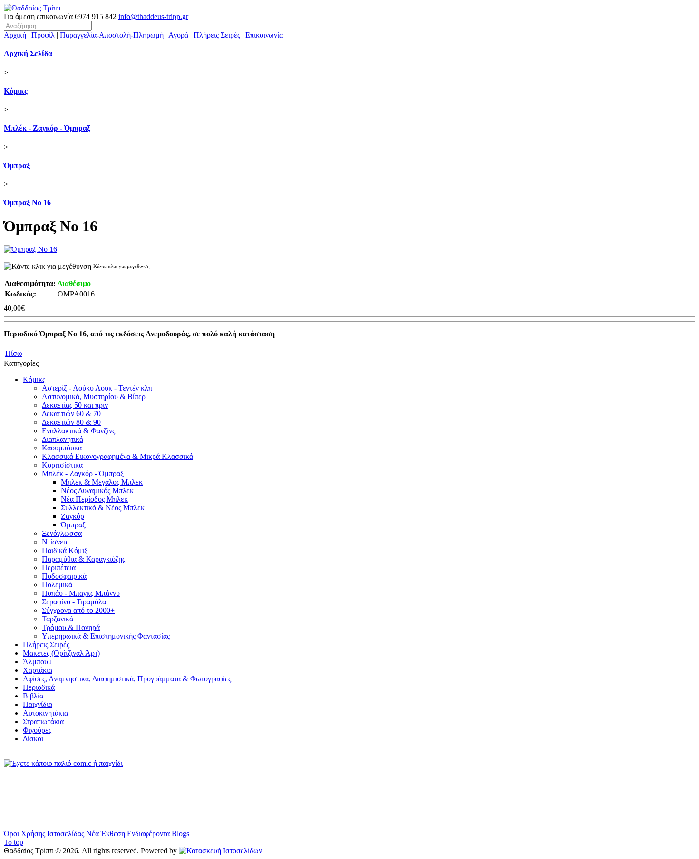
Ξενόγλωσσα (62, 533)
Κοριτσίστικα (62, 465)
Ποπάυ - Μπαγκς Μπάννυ (81, 593)
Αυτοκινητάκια (45, 713)
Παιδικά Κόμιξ (64, 550)
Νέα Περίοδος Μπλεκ (94, 499)
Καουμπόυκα (62, 448)
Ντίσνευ (54, 542)
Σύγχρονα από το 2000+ (78, 610)
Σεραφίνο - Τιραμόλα (74, 602)
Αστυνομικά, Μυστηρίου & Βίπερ (94, 396)
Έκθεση (113, 834)
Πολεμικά (57, 585)
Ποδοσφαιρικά (64, 576)
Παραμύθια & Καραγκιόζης (83, 559)
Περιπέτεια (59, 567)
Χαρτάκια (37, 670)
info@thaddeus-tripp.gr (153, 16)
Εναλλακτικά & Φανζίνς (78, 431)
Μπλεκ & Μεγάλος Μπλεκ (102, 482)
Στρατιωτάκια (43, 721)
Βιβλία (33, 696)
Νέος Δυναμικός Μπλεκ (97, 491)
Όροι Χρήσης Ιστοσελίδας (44, 834)
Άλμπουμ (37, 662)
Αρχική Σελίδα (28, 53)
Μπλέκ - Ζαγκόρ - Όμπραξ (47, 128)
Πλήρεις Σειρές (217, 35)
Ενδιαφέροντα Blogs (158, 834)
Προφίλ (43, 35)
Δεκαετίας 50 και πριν (75, 405)
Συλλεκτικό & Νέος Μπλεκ (103, 508)
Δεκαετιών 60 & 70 (71, 414)
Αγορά (178, 35)
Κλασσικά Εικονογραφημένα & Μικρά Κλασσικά (117, 456)
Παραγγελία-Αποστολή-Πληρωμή (112, 35)
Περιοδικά (39, 687)
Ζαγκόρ (72, 516)
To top (13, 842)
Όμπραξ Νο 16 (27, 203)
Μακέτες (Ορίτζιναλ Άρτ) (61, 653)
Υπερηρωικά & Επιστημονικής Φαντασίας (106, 636)
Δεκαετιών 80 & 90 (71, 422)
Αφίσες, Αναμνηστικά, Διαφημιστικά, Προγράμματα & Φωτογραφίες (127, 679)
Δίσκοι (33, 739)
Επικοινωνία (264, 35)
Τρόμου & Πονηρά (71, 627)
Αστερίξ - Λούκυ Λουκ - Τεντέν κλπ (97, 388)
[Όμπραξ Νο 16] (30, 249)
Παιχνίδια (37, 704)
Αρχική (15, 35)
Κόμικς (16, 91)
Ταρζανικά (57, 619)
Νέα (92, 834)
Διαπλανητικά (62, 439)
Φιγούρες (37, 730)
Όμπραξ (17, 166)
